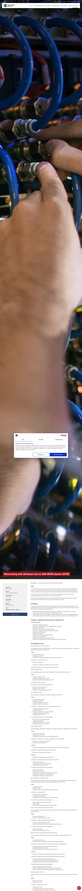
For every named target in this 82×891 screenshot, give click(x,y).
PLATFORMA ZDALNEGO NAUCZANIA (73, 1)
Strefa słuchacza (56, 5)
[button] (79, 888)
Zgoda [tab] (23, 439)
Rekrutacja (75, 5)
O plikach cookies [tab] (59, 439)
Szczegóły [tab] (41, 439)
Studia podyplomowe (38, 5)
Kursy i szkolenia (47, 5)
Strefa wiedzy (64, 5)
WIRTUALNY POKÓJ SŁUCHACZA (59, 1)
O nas (31, 5)
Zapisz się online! (15, 614)
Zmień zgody (40, 454)
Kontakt (70, 5)
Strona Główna (34, 583)
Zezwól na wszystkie (58, 454)
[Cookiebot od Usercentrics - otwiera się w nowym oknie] (61, 435)
